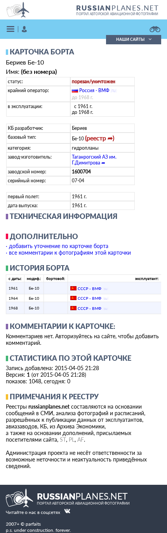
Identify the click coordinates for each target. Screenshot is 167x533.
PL (72, 439)
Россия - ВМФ (94, 90)
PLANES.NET (117, 7)
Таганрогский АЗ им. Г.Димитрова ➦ (94, 160)
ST (63, 439)
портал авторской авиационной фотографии (117, 14)
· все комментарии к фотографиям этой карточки (68, 252)
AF (80, 439)
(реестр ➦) (99, 138)
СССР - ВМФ (89, 288)
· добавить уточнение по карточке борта (57, 246)
